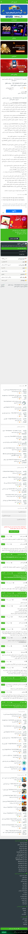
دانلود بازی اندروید (23, 843)
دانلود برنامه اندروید (23, 875)
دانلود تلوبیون (24, 900)
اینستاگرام (24, 908)
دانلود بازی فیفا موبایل (23, 871)
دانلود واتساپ (24, 879)
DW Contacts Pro (10, 557)
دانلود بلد (25, 892)
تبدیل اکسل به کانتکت (23, 205)
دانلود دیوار (25, 883)
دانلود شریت (24, 894)
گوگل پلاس (23, 914)
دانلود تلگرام (24, 877)
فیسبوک (24, 910)
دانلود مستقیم (13, 238)
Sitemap (25, 924)
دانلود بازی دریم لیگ (23, 848)
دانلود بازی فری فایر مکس (22, 854)
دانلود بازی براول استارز (22, 865)
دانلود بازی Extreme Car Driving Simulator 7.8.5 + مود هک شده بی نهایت (11, 825)
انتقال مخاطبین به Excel (19, 204)
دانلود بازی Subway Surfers (21, 859)
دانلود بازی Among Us (22, 863)
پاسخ (3, 536)
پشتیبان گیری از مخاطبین (11, 204)
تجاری (19, 93)
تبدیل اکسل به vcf (5, 204)
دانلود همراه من (24, 898)
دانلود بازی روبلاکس (23, 850)
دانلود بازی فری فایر (23, 846)
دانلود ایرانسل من (23, 896)
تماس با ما (25, 922)
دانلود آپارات (24, 904)
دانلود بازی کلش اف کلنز (22, 867)
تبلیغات (25, 921)
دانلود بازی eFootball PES (22, 856)
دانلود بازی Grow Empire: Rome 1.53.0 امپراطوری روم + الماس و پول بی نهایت (13, 495)
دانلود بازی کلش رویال (23, 869)
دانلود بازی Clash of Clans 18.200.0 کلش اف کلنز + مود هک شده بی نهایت (11, 819)
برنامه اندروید (23, 93)
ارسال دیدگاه (13, 531)
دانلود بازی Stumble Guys (22, 852)
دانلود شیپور (24, 902)
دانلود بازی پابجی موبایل (22, 844)
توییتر (25, 912)
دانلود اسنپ (24, 885)
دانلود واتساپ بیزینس (23, 890)
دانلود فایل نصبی (21, 248)
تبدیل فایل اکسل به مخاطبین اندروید (15, 205)
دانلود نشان (24, 887)
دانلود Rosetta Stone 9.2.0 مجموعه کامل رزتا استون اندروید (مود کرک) (12, 390)
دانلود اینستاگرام (24, 881)
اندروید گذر (14, 2)
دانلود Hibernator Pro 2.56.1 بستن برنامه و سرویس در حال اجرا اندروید (12, 768)
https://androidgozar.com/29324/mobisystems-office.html (15, 578)
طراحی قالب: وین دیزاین (13, 928)
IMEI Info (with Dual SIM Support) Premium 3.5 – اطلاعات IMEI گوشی (12, 454)
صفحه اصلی (24, 919)
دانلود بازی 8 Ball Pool (22, 861)
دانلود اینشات (24, 889)
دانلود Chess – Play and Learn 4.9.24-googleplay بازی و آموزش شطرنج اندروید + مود (12, 831)
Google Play (21, 254)
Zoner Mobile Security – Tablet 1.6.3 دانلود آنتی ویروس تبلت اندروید (12, 448)
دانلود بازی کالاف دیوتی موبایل (21, 858)
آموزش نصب (21, 251)
